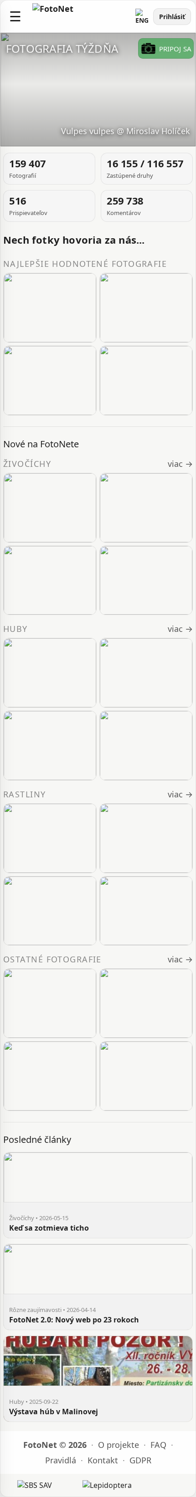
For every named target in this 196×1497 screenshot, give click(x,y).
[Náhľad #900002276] (146, 380)
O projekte (118, 1444)
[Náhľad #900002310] (146, 911)
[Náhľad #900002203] (50, 1076)
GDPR (140, 1460)
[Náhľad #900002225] (146, 1003)
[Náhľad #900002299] (50, 380)
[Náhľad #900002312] (146, 838)
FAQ (158, 1444)
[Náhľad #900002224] (50, 746)
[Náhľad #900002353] (50, 508)
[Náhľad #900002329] (50, 673)
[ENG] (142, 16)
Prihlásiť (172, 16)
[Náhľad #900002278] (50, 1003)
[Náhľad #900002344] (50, 581)
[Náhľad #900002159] (146, 1076)
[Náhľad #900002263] (146, 308)
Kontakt (103, 1460)
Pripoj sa (175, 48)
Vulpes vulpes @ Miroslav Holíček (125, 130)
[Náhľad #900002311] (50, 911)
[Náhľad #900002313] (50, 838)
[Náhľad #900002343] (146, 581)
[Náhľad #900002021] (146, 746)
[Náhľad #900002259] (146, 673)
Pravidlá (60, 1460)
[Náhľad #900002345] (146, 508)
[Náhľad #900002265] (50, 308)
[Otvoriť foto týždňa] (98, 89)
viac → (180, 463)
